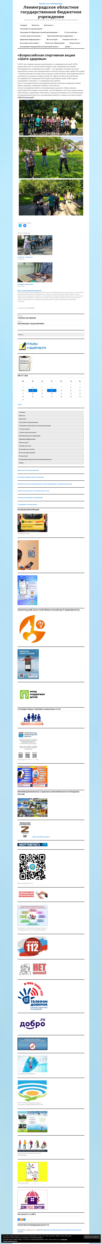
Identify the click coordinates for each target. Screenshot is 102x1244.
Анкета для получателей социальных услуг (33, 491)
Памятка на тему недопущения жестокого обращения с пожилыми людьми (45, 484)
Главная (23, 25)
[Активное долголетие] (35, 272)
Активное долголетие (25, 284)
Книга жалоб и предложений (28, 470)
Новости (35, 25)
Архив (67, 47)
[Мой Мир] (24, 1219)
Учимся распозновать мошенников (30, 497)
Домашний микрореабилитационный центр (39, 47)
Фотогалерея (52, 39)
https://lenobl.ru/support (41, 837)
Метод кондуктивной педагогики (29, 290)
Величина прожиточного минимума (31, 477)
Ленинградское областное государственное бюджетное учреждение (51, 11)
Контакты (48, 25)
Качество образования (54, 43)
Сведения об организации (31, 29)
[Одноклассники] (21, 1219)
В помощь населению (29, 43)
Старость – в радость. (25, 257)
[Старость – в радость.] (35, 245)
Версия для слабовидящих (50, 4)
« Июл (20, 404)
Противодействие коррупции (60, 36)
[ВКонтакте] (19, 1219)
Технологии (74, 43)
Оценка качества (69, 39)
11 (32, 390)
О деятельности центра (30, 36)
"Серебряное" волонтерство (27, 504)
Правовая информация (30, 39)
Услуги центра (70, 32)
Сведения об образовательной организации (38, 32)
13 (51, 390)
